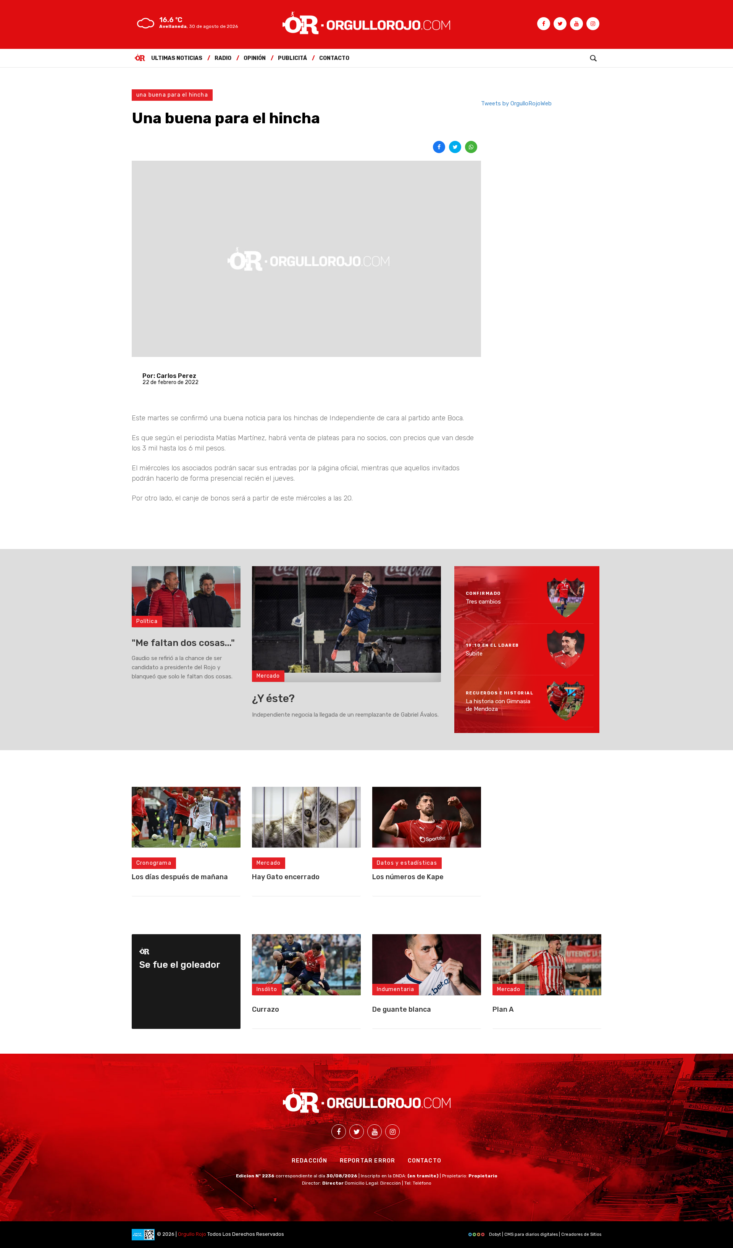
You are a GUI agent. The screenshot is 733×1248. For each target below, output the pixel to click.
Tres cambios (483, 601)
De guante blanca (401, 1009)
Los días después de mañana (180, 877)
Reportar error (368, 1161)
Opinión (255, 58)
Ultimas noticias (176, 58)
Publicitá (292, 58)
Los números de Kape (408, 877)
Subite (474, 653)
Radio (223, 58)
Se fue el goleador (179, 964)
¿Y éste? (273, 698)
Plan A (502, 1009)
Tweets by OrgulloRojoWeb (516, 103)
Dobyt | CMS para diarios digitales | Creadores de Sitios (544, 1234)
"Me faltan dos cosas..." (183, 643)
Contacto (334, 58)
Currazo (265, 1009)
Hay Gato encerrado (286, 877)
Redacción (310, 1161)
